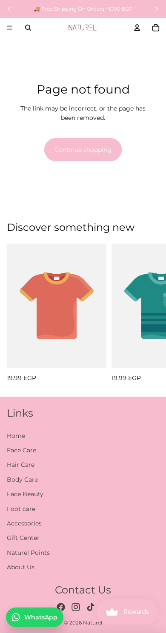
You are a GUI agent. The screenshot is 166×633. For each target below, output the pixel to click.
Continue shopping (83, 149)
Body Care (22, 479)
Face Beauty (25, 494)
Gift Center (23, 538)
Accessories (24, 523)
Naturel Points (28, 552)
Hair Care (20, 464)
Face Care (21, 450)
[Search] (28, 27)
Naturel (92, 622)
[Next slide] (149, 313)
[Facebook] (61, 607)
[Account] (137, 27)
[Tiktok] (91, 607)
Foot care (21, 509)
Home (16, 436)
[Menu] (10, 27)
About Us (20, 567)
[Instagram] (76, 607)
